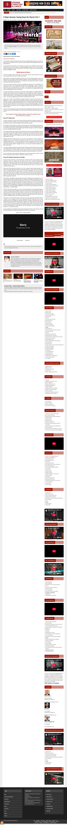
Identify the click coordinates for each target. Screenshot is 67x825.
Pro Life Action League (49, 346)
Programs (41, 822)
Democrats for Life (48, 320)
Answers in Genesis (49, 179)
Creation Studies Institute (50, 189)
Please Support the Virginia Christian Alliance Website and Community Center (23, 114)
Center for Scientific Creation (51, 181)
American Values (48, 623)
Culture (13, 10)
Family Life (47, 631)
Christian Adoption (49, 386)
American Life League (49, 313)
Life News (47, 332)
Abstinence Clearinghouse (50, 457)
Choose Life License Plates (50, 319)
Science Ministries (48, 427)
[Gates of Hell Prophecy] (18, 278)
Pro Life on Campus (49, 348)
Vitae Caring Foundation (50, 357)
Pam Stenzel (47, 476)
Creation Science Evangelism (50, 188)
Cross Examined (48, 499)
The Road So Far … (48, 108)
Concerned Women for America (51, 625)
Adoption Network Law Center (51, 381)
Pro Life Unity (48, 350)
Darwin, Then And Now (49, 193)
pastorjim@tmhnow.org (49, 726)
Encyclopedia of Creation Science (51, 196)
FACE (46, 500)
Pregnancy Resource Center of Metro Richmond (54, 344)
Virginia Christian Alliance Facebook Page (54, 124)
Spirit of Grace (12, 69)
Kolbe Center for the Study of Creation (52, 199)
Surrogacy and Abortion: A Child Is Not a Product (54, 109)
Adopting (47, 380)
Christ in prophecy (13, 20)
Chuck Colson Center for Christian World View (54, 498)
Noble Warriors (48, 641)
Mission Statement (33, 10)
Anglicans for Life (48, 366)
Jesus (29, 20)
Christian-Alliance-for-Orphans (51, 388)
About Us (5, 813)
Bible (8, 20)
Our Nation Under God (50, 799)
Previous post (20, 240)
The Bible (8, 10)
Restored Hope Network (49, 479)
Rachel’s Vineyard (48, 402)
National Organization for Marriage (52, 639)
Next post (27, 240)
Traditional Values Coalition (50, 595)
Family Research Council (50, 632)
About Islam (18, 10)
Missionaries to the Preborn (50, 334)
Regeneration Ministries (49, 477)
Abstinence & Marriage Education (51, 456)
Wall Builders (47, 594)
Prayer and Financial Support (8, 796)
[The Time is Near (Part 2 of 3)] (8, 278)
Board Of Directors (7, 801)
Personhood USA (48, 343)
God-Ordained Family (45, 821)
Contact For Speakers (53, 822)
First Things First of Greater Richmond (52, 464)
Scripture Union (48, 503)
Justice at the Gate (48, 588)
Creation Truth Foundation (50, 191)
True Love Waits (48, 484)
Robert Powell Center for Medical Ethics (53, 425)
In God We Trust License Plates (51, 587)
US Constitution (25, 10)
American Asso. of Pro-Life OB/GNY (52, 413)
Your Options (47, 358)
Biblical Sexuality (49, 796)
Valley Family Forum (49, 650)
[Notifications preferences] (2, 822)
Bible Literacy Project (49, 494)
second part (8, 209)
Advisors (5, 806)
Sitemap (5, 815)
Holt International (48, 390)
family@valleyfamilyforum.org (50, 714)
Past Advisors (6, 808)
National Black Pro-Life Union (51, 335)
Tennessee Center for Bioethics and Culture (53, 428)
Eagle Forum (47, 628)
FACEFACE (47, 629)
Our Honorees (6, 799)
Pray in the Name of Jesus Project (51, 591)
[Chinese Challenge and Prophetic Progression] (28, 278)
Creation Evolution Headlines (50, 184)
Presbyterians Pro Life (49, 369)
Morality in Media (48, 472)
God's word (25, 20)
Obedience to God (49, 801)
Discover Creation (48, 195)
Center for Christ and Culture (51, 495)
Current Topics (36, 279)
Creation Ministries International (51, 185)
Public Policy (36, 822)
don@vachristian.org (49, 701)
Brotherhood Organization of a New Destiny (53, 624)
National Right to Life (49, 339)
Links (5, 811)
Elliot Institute (48, 321)
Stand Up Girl (47, 483)
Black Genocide (48, 316)
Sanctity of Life (49, 794)
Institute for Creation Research (51, 198)
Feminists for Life (48, 323)
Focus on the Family (49, 635)
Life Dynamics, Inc (48, 328)
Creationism (48, 803)
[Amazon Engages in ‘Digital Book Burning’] (38, 278)
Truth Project (48, 504)
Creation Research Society (50, 187)
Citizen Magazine (48, 583)
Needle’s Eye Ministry (49, 640)
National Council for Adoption (51, 393)
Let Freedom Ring (48, 590)
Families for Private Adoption (51, 389)
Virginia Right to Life (49, 354)
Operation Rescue (48, 342)
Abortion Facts (48, 312)
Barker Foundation (48, 382)
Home (5, 794)
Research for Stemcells (49, 421)
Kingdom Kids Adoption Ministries (51, 392)
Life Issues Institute (49, 331)
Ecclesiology (20, 20)
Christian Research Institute (50, 496)
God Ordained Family (50, 808)
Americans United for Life (50, 315)
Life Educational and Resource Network (52, 330)
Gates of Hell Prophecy (17, 281)
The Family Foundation (49, 646)
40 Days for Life (48, 311)
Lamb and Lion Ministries (11, 51)
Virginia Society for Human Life (51, 355)
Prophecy (5, 279)
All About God (48, 492)
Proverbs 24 (47, 221)
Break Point (47, 461)
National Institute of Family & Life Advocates (54, 336)
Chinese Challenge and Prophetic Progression (27, 281)
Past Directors (6, 803)
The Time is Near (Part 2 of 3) (7, 281)
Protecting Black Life (49, 351)
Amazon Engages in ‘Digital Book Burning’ (38, 281)
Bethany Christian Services (50, 384)
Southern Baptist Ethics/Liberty (51, 371)
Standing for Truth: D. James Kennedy (52, 584)
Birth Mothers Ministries (50, 385)
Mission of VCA (55, 701)
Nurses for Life (48, 419)
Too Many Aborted (48, 352)
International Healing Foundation (51, 467)
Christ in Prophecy (24, 67)
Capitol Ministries (48, 581)
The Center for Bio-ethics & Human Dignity (53, 430)
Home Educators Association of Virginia (52, 636)
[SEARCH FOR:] (58, 12)
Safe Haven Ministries (49, 404)
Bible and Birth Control (49, 460)
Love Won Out (48, 469)
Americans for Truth (49, 458)
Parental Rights (48, 643)
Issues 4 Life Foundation (50, 325)
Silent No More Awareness (50, 405)
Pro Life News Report (49, 347)
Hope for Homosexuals (49, 465)
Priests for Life (48, 370)
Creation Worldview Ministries (51, 192)
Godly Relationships (50, 806)
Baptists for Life (48, 367)
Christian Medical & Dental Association (52, 416)
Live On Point (48, 468)
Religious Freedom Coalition (50, 644)
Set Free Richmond (49, 481)
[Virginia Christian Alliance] (12, 4)
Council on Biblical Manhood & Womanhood (53, 627)
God (5, 10)
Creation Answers (48, 183)
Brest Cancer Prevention (50, 415)
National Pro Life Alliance (50, 338)
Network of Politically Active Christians (52, 340)
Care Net (47, 317)
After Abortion (48, 401)
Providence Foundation (50, 592)
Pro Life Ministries (46, 822)
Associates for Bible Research (50, 180)
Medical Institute (48, 417)
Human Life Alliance (49, 324)
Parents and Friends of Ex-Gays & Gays (52, 480)
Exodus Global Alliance (49, 463)
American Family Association (50, 621)
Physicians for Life (48, 420)
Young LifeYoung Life (49, 651)
